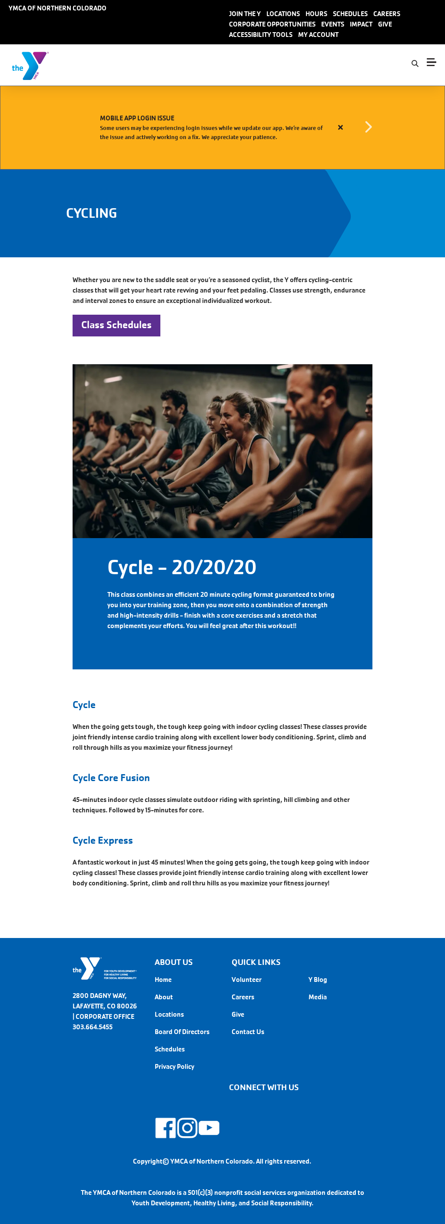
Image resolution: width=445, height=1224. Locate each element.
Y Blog (318, 979)
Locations (169, 1014)
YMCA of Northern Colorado (57, 8)
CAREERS (386, 14)
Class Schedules (116, 325)
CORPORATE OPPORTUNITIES (272, 24)
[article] (222, 127)
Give (238, 1014)
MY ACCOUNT (318, 34)
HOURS (316, 14)
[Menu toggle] (431, 62)
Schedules (170, 1049)
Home (163, 979)
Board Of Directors (182, 1032)
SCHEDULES (350, 14)
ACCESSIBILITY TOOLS (260, 34)
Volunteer (247, 979)
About (164, 997)
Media (318, 997)
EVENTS (332, 24)
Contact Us (248, 1032)
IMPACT (361, 24)
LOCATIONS (283, 14)
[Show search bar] (415, 64)
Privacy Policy (174, 1066)
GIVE (385, 24)
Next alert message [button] (368, 127)
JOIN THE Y (245, 14)
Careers (243, 997)
